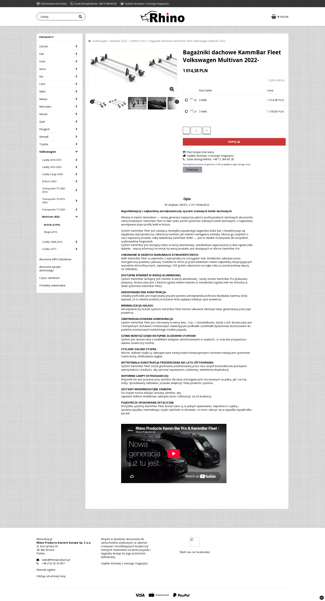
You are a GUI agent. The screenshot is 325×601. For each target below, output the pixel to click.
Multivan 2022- (51, 216)
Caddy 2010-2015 (51, 160)
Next (177, 102)
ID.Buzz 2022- (49, 181)
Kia (41, 76)
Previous (92, 102)
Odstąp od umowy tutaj (50, 576)
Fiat (41, 54)
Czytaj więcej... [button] (277, 80)
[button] (280, 17)
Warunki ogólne (45, 569)
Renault (44, 136)
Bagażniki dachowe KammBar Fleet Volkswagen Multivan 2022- (187, 41)
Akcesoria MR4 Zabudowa (55, 259)
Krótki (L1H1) (52, 224)
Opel (42, 121)
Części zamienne (49, 278)
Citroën (43, 46)
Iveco (42, 69)
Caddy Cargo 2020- (52, 174)
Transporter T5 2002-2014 (54, 190)
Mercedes (45, 106)
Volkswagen (47, 151)
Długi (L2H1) (50, 232)
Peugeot (44, 129)
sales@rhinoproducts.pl (56, 560)
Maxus (43, 99)
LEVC (42, 84)
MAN (42, 91)
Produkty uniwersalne (52, 285)
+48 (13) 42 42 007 (53, 563)
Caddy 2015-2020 (51, 167)
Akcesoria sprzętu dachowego (50, 268)
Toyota (43, 144)
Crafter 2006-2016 (52, 242)
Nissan (43, 114)
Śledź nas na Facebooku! (195, 552)
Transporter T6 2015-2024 (54, 200)
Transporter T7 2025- (54, 209)
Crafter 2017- (49, 249)
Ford (42, 61)
